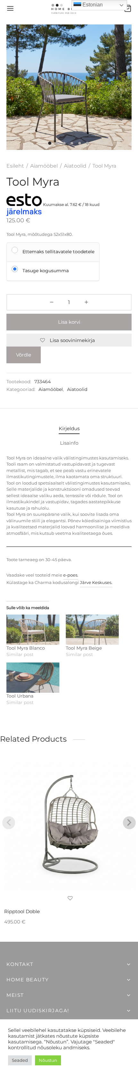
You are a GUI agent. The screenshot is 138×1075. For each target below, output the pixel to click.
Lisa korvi (69, 322)
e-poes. (70, 575)
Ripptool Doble (22, 911)
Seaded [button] (20, 1060)
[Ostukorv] (128, 8)
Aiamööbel (44, 166)
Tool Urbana (19, 696)
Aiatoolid (75, 166)
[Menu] (10, 8)
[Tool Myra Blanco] (32, 630)
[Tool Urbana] (32, 678)
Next (118, 88)
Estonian (92, 4)
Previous (19, 88)
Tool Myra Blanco (25, 648)
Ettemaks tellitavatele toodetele (58, 251)
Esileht (15, 166)
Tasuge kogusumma (45, 270)
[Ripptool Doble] (70, 825)
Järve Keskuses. (96, 582)
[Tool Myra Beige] (92, 630)
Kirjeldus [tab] (69, 428)
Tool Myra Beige (84, 648)
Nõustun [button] (48, 1060)
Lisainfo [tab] (69, 443)
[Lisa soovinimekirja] (70, 898)
